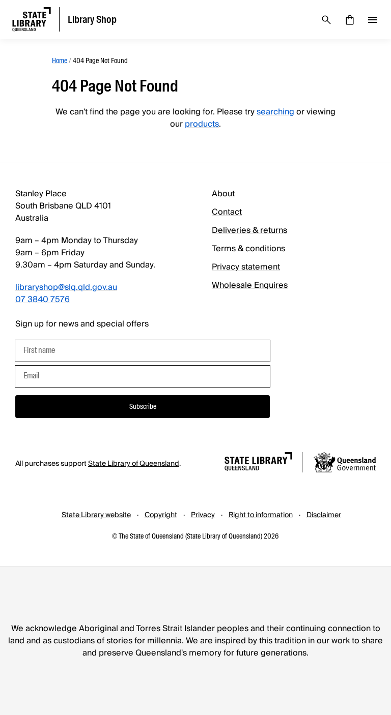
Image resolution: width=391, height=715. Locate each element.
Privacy (203, 515)
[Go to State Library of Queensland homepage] (258, 463)
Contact (227, 212)
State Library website (96, 515)
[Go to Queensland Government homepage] (345, 463)
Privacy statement (246, 267)
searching (275, 112)
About (223, 194)
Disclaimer (323, 515)
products (202, 124)
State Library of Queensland (133, 464)
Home (59, 60)
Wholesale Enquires (250, 285)
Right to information (261, 515)
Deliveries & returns (249, 230)
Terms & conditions (248, 249)
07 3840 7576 (42, 299)
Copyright (161, 515)
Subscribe (142, 406)
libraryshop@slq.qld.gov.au (66, 287)
